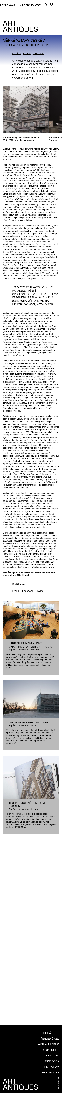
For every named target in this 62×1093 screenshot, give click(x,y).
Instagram (51, 1067)
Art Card (52, 1055)
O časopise (51, 1050)
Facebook (52, 1061)
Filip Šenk (16, 53)
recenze (27, 53)
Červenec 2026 (30, 4)
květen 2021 (38, 53)
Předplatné (50, 1072)
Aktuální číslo (48, 1044)
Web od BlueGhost (58, 1083)
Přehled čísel (49, 1038)
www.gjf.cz (45, 304)
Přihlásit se (50, 1033)
